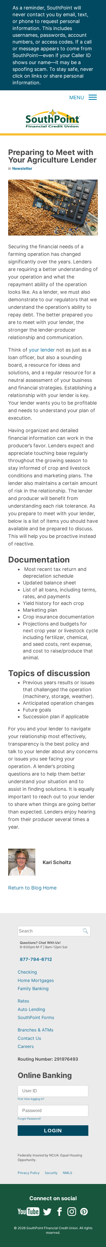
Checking (27, 972)
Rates (23, 1001)
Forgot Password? (29, 1118)
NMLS (67, 1173)
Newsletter (22, 168)
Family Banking (33, 988)
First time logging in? (31, 1098)
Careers (26, 1046)
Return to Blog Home (32, 888)
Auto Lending (31, 1009)
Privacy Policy (29, 1173)
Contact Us (29, 1038)
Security (51, 1173)
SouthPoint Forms (36, 1017)
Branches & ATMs (35, 1030)
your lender (42, 350)
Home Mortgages (36, 980)
